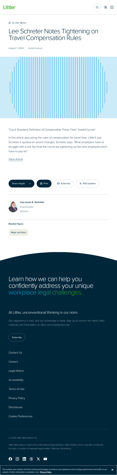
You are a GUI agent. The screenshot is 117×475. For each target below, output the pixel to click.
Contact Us (15, 353)
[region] (58, 470)
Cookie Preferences (20, 416)
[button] (10, 459)
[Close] (112, 470)
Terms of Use (16, 389)
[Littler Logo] (9, 7)
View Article (16, 159)
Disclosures (16, 407)
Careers (13, 362)
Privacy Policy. (46, 472)
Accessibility (16, 380)
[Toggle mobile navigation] (112, 7)
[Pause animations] (105, 7)
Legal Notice (16, 371)
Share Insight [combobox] (18, 183)
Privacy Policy (17, 398)
